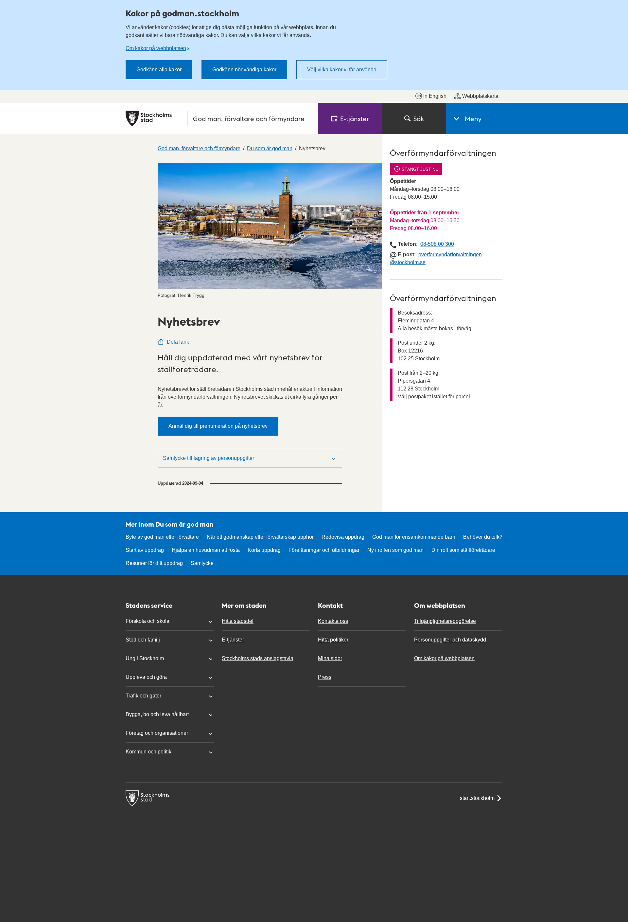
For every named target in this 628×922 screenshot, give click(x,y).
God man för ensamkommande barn (413, 537)
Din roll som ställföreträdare (463, 550)
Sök (418, 118)
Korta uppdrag (264, 550)
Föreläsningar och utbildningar (323, 550)
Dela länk (178, 342)
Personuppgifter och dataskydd (450, 639)
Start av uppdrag (145, 550)
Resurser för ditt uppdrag (154, 563)
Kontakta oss (333, 621)
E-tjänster (233, 639)
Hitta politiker (333, 639)
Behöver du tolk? (482, 537)
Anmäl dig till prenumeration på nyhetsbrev (218, 426)
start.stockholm (477, 798)
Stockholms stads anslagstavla (257, 658)
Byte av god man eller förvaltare (162, 537)
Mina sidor (330, 658)
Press (324, 677)
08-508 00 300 (437, 244)
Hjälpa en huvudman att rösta (206, 550)
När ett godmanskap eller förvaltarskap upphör (260, 537)
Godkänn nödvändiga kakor (244, 69)
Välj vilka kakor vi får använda (341, 69)
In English (434, 96)
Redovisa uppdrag (343, 537)
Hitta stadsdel (237, 621)
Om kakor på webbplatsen (156, 48)
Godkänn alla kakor (159, 69)
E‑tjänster (354, 118)
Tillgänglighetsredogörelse (445, 621)
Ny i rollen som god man (395, 550)
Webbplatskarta (480, 96)
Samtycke (202, 563)
